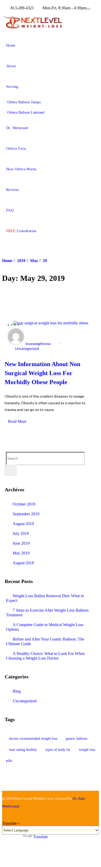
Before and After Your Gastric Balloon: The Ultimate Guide (45, 641)
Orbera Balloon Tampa (24, 102)
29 (45, 260)
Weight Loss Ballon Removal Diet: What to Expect (45, 598)
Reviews (12, 190)
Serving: (12, 87)
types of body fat (57, 750)
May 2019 (21, 553)
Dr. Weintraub (17, 128)
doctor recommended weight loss (33, 738)
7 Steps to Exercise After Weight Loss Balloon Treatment (47, 612)
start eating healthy (23, 750)
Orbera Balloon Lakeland (25, 112)
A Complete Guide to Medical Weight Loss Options (44, 627)
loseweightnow (38, 343)
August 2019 (23, 523)
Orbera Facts (16, 148)
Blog (17, 691)
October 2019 (24, 504)
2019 (21, 260)
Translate (40, 837)
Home (11, 45)
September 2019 (26, 514)
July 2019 (21, 533)
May (34, 260)
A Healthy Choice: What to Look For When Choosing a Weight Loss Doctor (45, 655)
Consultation (21, 231)
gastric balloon (76, 738)
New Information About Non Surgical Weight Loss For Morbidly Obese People (42, 373)
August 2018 (23, 563)
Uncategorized (27, 348)
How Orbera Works (21, 169)
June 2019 (21, 543)
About (11, 66)
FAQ (9, 210)
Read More (17, 421)
